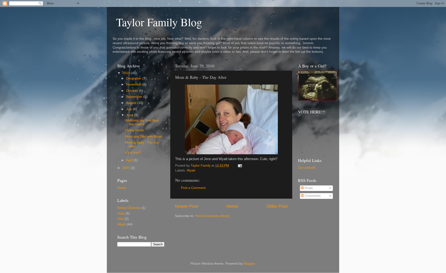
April (130, 160)
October (132, 90)
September (134, 97)
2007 (126, 168)
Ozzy (121, 213)
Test (120, 218)
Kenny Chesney (129, 208)
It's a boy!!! (133, 152)
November (134, 84)
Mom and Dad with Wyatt (143, 136)
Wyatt (191, 170)
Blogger (249, 263)
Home (232, 206)
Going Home (134, 130)
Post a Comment (193, 188)
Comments (312, 195)
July (129, 109)
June (130, 115)
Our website (307, 167)
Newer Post (186, 206)
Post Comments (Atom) (212, 216)
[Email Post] (239, 165)
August (131, 103)
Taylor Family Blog (159, 21)
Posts (308, 188)
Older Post (277, 206)
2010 (126, 73)
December (134, 78)
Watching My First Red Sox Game (141, 122)
